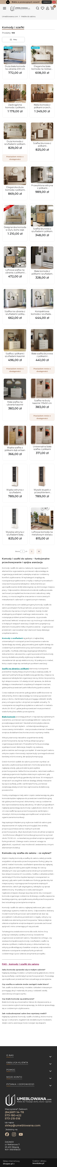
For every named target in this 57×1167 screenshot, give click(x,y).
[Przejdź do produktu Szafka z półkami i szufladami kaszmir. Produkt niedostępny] (15, 340)
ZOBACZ (46, 2)
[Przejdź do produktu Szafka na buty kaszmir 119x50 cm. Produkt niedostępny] (42, 388)
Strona (17, 551)
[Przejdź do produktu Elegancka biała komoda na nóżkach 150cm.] (42, 55)
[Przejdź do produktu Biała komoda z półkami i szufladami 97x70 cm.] (42, 257)
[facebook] (7, 1134)
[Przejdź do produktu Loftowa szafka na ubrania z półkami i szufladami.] (15, 257)
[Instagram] (14, 1134)
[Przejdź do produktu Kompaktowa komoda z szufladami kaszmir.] (42, 299)
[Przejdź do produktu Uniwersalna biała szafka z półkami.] (42, 435)
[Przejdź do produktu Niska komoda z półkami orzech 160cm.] (42, 93)
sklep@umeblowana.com (22, 1125)
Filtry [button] (15, 39)
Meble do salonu (28, 16)
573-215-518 (12, 1118)
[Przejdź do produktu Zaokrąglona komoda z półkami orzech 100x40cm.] (15, 93)
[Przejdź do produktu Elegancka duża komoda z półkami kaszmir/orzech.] (15, 176)
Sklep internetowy (11, 1162)
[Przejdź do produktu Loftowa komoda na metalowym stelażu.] (42, 519)
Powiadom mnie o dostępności (14, 158)
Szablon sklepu (39, 1162)
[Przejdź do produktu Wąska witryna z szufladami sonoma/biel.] (15, 476)
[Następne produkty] (31, 551)
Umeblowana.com (10, 16)
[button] (4, 9)
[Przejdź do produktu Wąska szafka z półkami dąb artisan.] (15, 435)
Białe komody (8, 717)
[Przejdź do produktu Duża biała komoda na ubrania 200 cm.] (15, 55)
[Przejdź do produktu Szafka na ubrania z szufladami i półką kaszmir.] (15, 299)
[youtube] (21, 1134)
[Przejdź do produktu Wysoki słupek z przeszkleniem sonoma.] (42, 476)
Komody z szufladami (12, 638)
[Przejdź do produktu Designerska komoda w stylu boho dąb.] (15, 215)
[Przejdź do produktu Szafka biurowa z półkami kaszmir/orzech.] (42, 132)
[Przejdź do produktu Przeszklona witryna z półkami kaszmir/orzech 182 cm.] (42, 175)
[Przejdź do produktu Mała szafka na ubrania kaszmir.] (15, 389)
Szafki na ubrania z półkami (15, 669)
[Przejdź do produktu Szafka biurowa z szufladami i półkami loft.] (42, 215)
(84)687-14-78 (14, 1112)
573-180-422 (13, 1115)
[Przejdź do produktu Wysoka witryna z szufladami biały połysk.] (15, 519)
